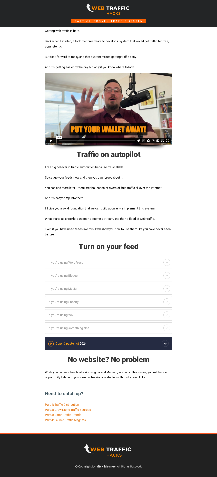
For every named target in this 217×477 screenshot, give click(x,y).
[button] (166, 262)
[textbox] (108, 21)
